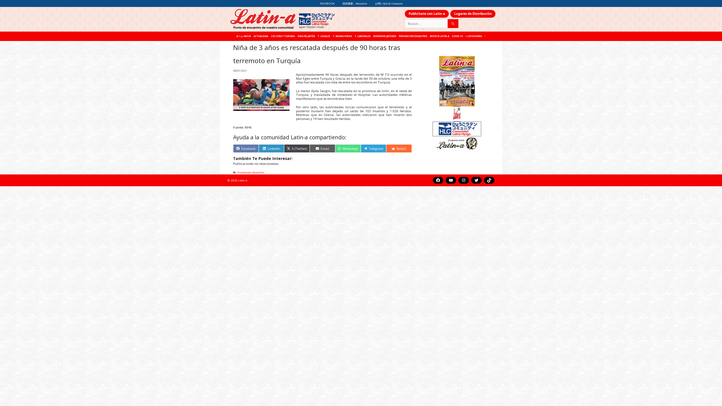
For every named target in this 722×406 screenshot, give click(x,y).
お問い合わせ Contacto (389, 3)
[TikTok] (489, 180)
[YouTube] (451, 180)
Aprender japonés (384, 36)
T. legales (324, 36)
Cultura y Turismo (283, 36)
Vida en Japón (306, 36)
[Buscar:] (426, 23)
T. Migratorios (342, 36)
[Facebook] (438, 180)
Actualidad (261, 36)
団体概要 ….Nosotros (355, 3)
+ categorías (473, 36)
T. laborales (363, 36)
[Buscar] (453, 23)
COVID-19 (457, 36)
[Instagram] (463, 180)
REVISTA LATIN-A (439, 36)
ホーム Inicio (243, 36)
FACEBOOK (327, 3)
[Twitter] (476, 180)
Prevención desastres (413, 36)
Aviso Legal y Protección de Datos (271, 180)
